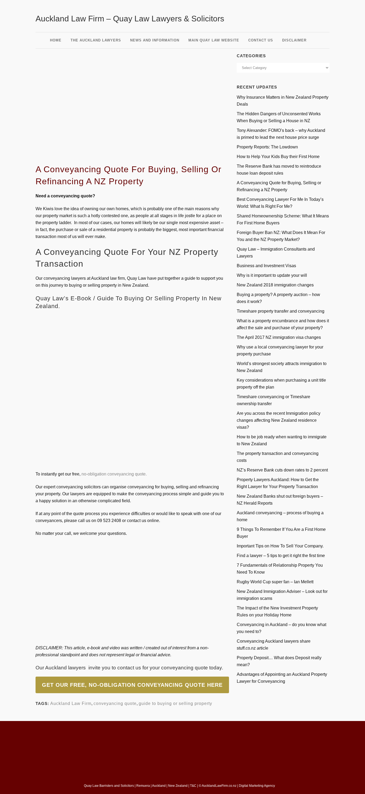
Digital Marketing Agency (257, 786)
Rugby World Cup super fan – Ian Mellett (275, 582)
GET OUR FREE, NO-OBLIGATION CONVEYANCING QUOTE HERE (132, 685)
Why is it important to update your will (272, 275)
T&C (193, 786)
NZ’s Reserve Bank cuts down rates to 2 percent (282, 470)
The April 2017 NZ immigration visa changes (279, 337)
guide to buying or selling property (175, 703)
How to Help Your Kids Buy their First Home (278, 156)
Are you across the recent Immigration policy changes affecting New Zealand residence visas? (278, 420)
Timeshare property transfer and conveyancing (280, 311)
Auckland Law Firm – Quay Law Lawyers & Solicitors (130, 18)
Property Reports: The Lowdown (267, 147)
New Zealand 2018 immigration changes (275, 285)
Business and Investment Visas (266, 265)
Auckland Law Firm (70, 703)
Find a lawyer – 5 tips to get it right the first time (281, 555)
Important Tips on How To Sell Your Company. (280, 546)
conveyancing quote (184, 667)
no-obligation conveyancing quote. (114, 474)
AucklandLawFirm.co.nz (219, 786)
